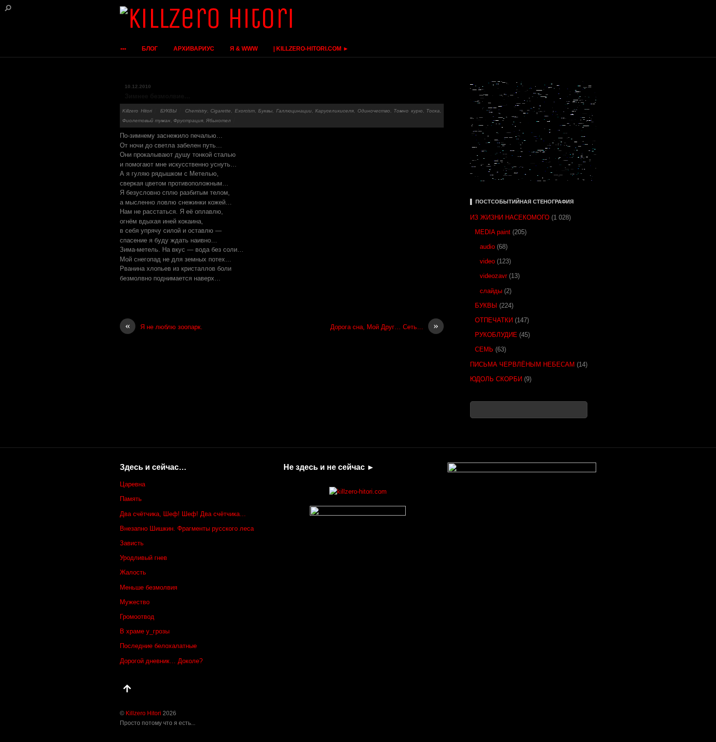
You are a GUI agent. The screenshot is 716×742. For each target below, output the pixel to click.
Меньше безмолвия (148, 587)
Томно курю (408, 110)
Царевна (132, 484)
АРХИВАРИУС (193, 48)
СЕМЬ (484, 349)
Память (131, 498)
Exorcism (245, 110)
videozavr (493, 275)
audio (487, 246)
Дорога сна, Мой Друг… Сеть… (384, 326)
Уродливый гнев (143, 557)
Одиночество (374, 110)
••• (123, 48)
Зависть (132, 543)
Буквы (265, 110)
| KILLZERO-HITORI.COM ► (311, 48)
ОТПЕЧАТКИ (494, 320)
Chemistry (196, 110)
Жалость (133, 572)
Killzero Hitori (137, 110)
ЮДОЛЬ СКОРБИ (496, 379)
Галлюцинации (294, 110)
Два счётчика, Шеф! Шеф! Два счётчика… (183, 514)
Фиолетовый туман (146, 120)
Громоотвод (137, 616)
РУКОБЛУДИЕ (496, 334)
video (487, 261)
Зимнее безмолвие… (157, 96)
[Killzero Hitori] (207, 18)
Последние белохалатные (158, 645)
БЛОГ (150, 48)
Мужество (135, 602)
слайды (491, 291)
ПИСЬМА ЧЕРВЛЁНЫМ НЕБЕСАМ (522, 364)
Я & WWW (244, 48)
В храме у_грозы (145, 631)
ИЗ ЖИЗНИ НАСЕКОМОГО (509, 217)
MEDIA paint (492, 232)
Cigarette (220, 110)
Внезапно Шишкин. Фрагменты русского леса (187, 528)
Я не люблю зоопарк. (164, 326)
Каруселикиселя (334, 110)
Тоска (433, 110)
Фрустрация (188, 120)
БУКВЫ (168, 110)
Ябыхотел (218, 120)
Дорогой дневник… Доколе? (161, 661)
